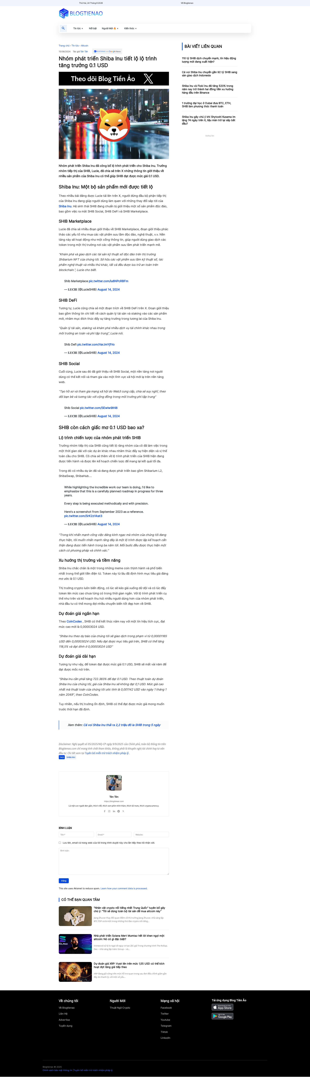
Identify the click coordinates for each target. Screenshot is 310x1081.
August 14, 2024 (109, 289)
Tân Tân (84, 51)
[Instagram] (109, 810)
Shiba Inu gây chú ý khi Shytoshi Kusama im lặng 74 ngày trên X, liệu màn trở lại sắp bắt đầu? (208, 120)
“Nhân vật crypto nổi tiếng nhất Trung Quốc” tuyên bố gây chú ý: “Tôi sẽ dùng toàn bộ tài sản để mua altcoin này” (129, 909)
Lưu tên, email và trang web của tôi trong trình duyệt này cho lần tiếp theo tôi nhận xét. (109, 842)
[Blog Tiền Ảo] (88, 13)
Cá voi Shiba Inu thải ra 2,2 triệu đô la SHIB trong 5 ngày (121, 725)
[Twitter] (90, 763)
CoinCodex (74, 621)
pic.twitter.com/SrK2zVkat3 (83, 516)
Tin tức (75, 45)
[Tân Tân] (114, 783)
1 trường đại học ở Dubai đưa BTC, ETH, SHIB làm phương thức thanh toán (206, 104)
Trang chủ (64, 45)
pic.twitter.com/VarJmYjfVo (96, 344)
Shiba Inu (65, 206)
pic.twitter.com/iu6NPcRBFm (108, 281)
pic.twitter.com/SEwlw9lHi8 (99, 408)
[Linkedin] (114, 810)
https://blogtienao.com (114, 801)
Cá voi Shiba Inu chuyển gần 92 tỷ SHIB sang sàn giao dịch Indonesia (209, 73)
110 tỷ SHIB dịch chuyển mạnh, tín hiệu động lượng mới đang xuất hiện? (209, 60)
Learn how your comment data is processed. (124, 888)
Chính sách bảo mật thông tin (57, 1070)
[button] (63, 28)
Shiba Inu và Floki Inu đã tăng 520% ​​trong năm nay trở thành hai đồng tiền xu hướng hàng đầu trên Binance (207, 89)
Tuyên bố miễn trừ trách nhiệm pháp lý (107, 753)
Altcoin (84, 45)
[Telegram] (97, 763)
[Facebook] (82, 763)
